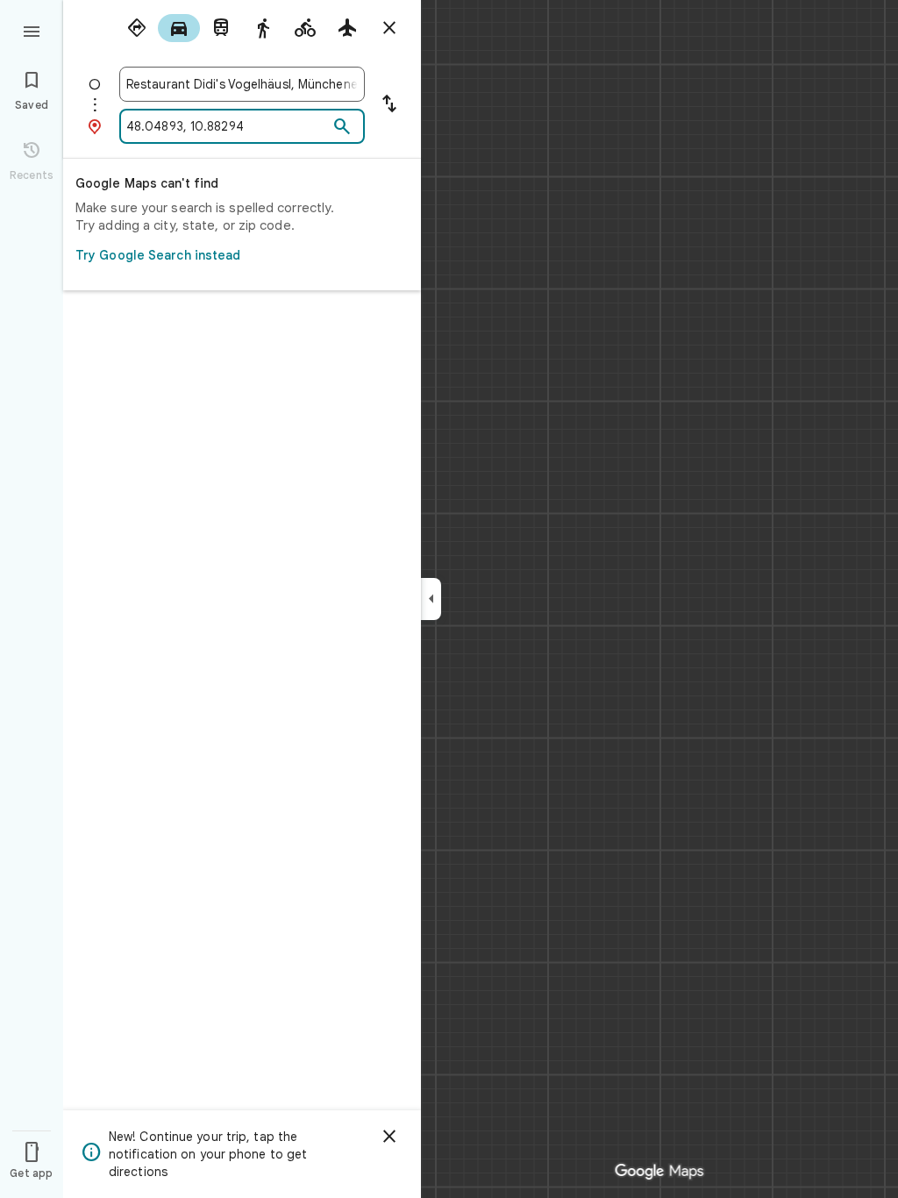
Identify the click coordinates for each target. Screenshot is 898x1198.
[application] (449, 599)
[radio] (137, 28)
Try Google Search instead (158, 255)
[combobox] (242, 84)
